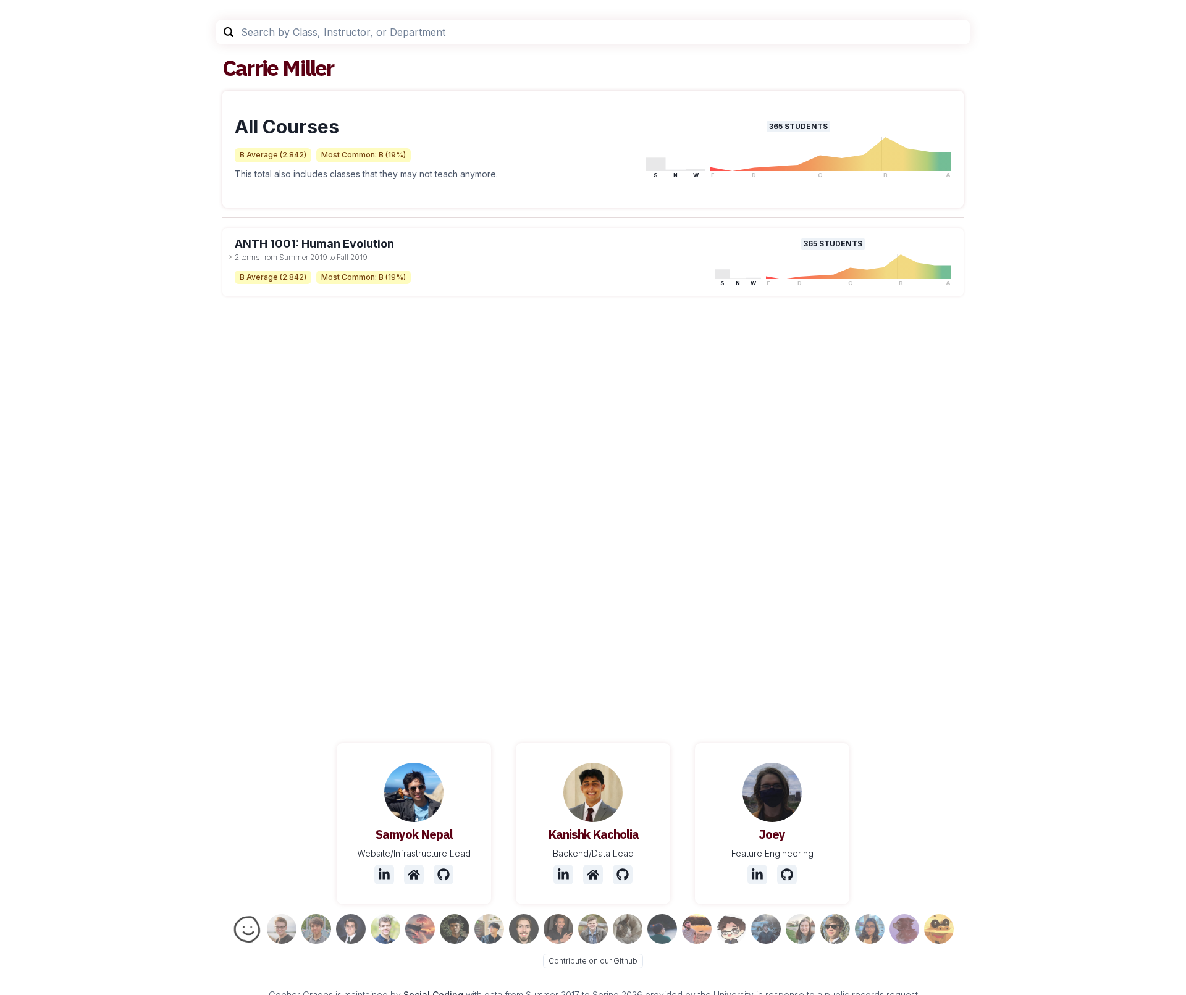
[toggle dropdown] (230, 257)
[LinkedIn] (384, 874)
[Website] (414, 874)
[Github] (443, 874)
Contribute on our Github (593, 960)
